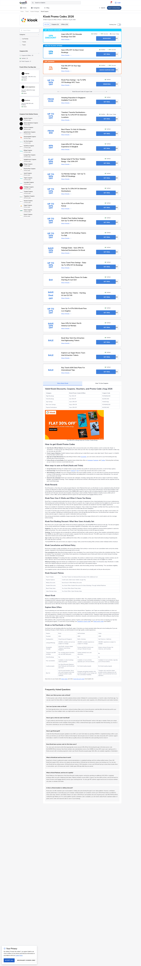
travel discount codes (78, 679)
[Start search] (33, 2)
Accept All (9, 960)
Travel (26, 11)
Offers (64, 24)
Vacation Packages (34, 11)
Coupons (55, 24)
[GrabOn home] (25, 2)
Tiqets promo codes (98, 621)
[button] (29, 20)
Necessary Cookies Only (26, 960)
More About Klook (62, 383)
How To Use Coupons (101, 383)
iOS (78, 470)
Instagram (90, 460)
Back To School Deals (114, 8)
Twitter (103, 460)
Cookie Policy (19, 955)
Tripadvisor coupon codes (84, 621)
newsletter (83, 456)
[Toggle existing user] (119, 24)
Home (22, 11)
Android (73, 470)
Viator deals (64, 679)
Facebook (95, 460)
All (46, 24)
